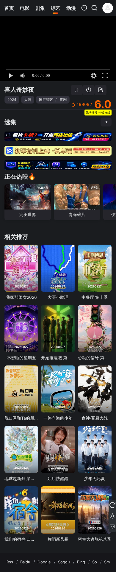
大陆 (27, 99)
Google (44, 562)
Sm (107, 562)
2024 (11, 99)
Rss (10, 562)
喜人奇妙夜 (19, 89)
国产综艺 (46, 99)
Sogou (64, 562)
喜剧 (63, 99)
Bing (81, 562)
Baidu (25, 562)
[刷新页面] (112, 505)
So (94, 562)
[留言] (112, 526)
